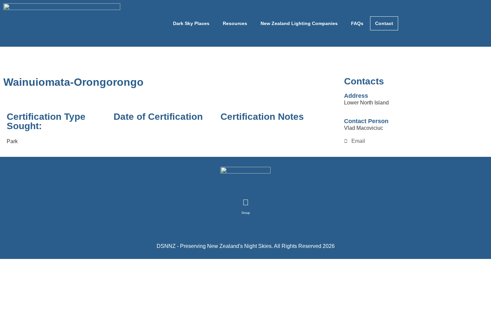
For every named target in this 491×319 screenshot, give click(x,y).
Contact (384, 23)
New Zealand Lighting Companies (299, 23)
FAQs (357, 23)
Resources (235, 23)
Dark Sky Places (191, 23)
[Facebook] (245, 202)
